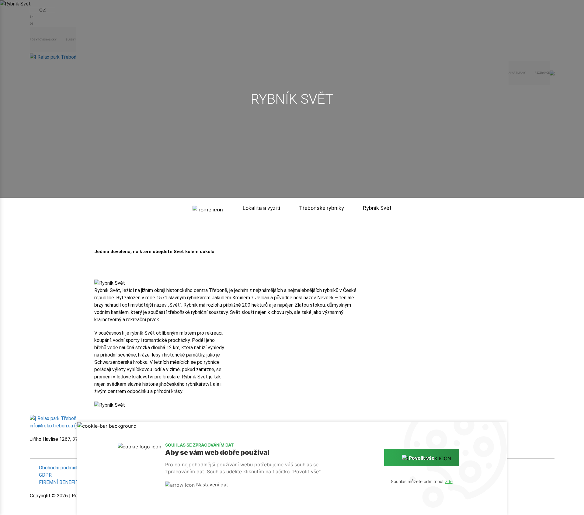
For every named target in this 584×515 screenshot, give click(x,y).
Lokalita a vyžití (262, 208)
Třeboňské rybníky (322, 208)
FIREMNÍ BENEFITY (60, 482)
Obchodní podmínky (60, 468)
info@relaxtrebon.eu (51, 426)
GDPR (45, 475)
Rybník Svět (377, 208)
